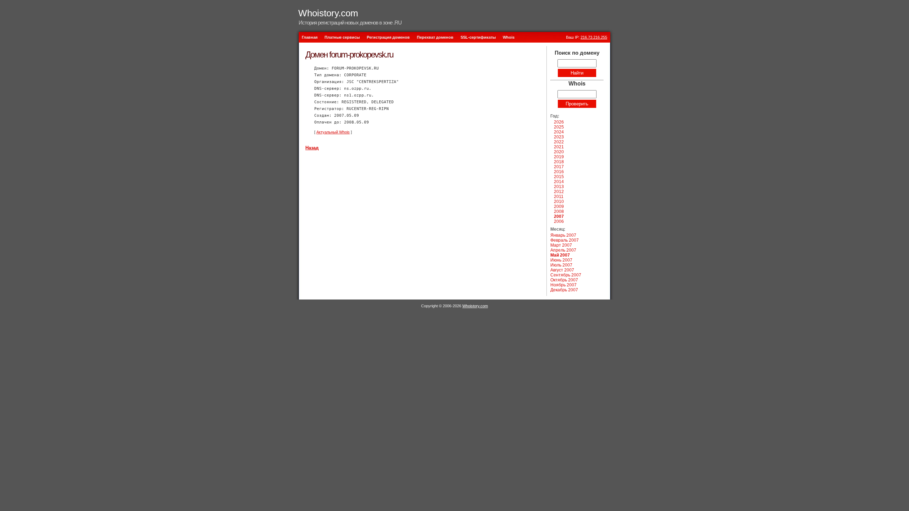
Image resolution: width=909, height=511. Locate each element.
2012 (559, 191)
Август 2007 (562, 270)
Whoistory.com (328, 13)
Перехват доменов (435, 37)
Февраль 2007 (564, 240)
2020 (559, 151)
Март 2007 (561, 245)
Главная (309, 37)
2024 (559, 132)
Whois (509, 37)
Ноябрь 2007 (563, 284)
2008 (559, 211)
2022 (559, 141)
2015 (559, 176)
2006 (559, 221)
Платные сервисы (342, 37)
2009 (559, 206)
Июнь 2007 (561, 260)
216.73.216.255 (594, 37)
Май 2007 (560, 255)
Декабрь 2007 (564, 289)
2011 (559, 196)
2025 (559, 127)
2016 (559, 171)
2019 (559, 156)
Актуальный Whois (333, 132)
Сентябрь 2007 (565, 275)
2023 (559, 136)
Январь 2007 (563, 235)
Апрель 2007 (563, 250)
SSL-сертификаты (478, 37)
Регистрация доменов (388, 37)
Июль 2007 (561, 265)
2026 (559, 122)
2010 (559, 201)
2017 (559, 166)
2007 (559, 216)
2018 (559, 161)
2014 (559, 181)
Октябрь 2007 (564, 280)
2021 (559, 146)
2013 (559, 186)
